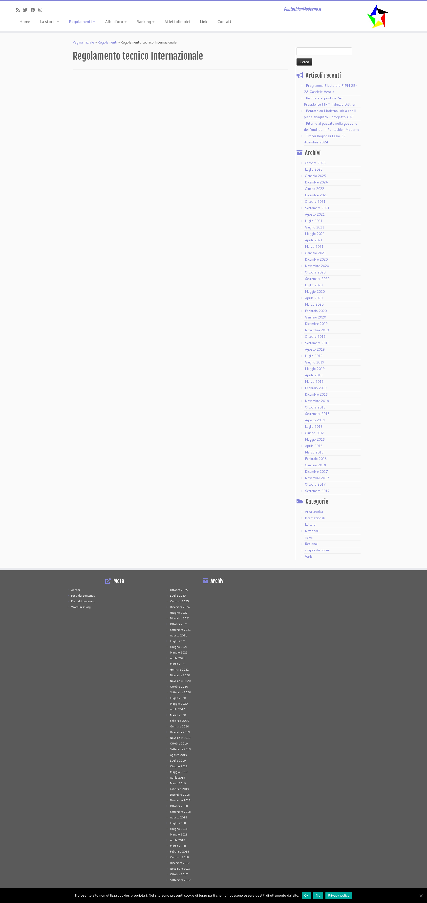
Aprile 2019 (313, 375)
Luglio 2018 (313, 426)
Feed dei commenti (83, 601)
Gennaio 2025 (315, 176)
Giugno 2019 (314, 362)
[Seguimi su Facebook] (34, 10)
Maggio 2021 (315, 233)
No (318, 895)
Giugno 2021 (314, 227)
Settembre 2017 (317, 491)
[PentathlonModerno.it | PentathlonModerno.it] (377, 16)
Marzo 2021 (314, 246)
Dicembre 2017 (316, 471)
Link (203, 21)
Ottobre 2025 (315, 163)
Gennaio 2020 (315, 317)
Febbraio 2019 (316, 388)
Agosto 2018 (315, 420)
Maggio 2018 (315, 439)
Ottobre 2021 (315, 201)
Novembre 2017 (317, 478)
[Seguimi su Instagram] (41, 10)
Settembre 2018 (317, 413)
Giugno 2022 (314, 188)
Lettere (310, 524)
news (309, 537)
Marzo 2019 (314, 381)
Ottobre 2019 (315, 336)
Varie (309, 556)
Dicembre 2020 (316, 259)
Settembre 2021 (317, 208)
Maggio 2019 (315, 368)
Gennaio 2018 (315, 465)
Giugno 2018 (314, 433)
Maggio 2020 (315, 291)
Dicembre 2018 (316, 394)
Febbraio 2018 (316, 458)
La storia (48, 21)
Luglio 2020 (313, 285)
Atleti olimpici (177, 21)
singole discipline (317, 550)
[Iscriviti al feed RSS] (19, 10)
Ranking (144, 21)
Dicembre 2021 (316, 195)
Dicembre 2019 (316, 323)
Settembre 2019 (317, 343)
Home (25, 21)
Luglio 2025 (313, 169)
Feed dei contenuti (83, 596)
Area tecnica (314, 511)
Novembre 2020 (317, 266)
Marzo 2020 (314, 304)
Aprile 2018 (313, 446)
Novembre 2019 (317, 330)
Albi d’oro (114, 21)
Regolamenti (81, 21)
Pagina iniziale (83, 42)
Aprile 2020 (313, 298)
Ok (306, 895)
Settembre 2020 (317, 278)
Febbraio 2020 (316, 311)
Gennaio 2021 (315, 253)
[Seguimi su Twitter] (27, 10)
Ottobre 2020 (315, 272)
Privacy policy (339, 895)
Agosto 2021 (315, 214)
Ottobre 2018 (315, 407)
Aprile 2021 (313, 240)
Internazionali (315, 518)
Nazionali (312, 531)
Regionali (311, 544)
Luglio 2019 (313, 356)
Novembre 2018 (317, 401)
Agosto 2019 (315, 349)
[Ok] (420, 895)
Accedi (75, 590)
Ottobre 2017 (315, 484)
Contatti (225, 21)
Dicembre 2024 (316, 182)
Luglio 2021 (313, 221)
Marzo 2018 (314, 452)
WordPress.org (81, 607)
